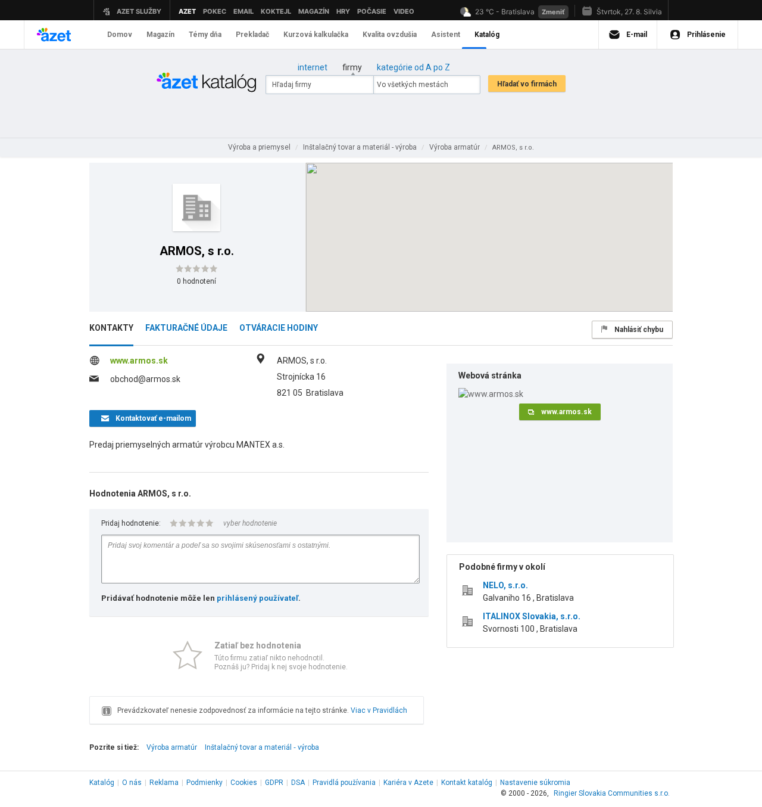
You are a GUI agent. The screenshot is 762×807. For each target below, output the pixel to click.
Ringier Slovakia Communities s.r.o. (612, 793)
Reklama (164, 782)
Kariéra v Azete (408, 782)
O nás (132, 782)
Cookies (243, 782)
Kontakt (466, 782)
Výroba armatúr (171, 747)
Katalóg (101, 782)
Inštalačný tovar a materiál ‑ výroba (262, 747)
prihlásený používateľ (257, 598)
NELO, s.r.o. (505, 585)
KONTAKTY (111, 328)
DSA (298, 782)
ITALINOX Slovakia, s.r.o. (531, 616)
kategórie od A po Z (413, 67)
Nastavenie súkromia (535, 782)
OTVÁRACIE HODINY (278, 328)
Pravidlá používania (344, 782)
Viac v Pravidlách (379, 710)
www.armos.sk (139, 360)
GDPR (274, 782)
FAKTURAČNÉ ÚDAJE (186, 328)
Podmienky (204, 782)
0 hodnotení (196, 281)
